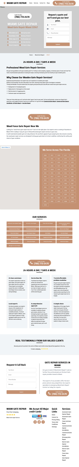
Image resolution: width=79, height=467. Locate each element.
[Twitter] (39, 422)
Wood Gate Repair (39, 55)
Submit (58, 44)
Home (30, 55)
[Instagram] (35, 422)
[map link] (5, 3)
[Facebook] (43, 422)
